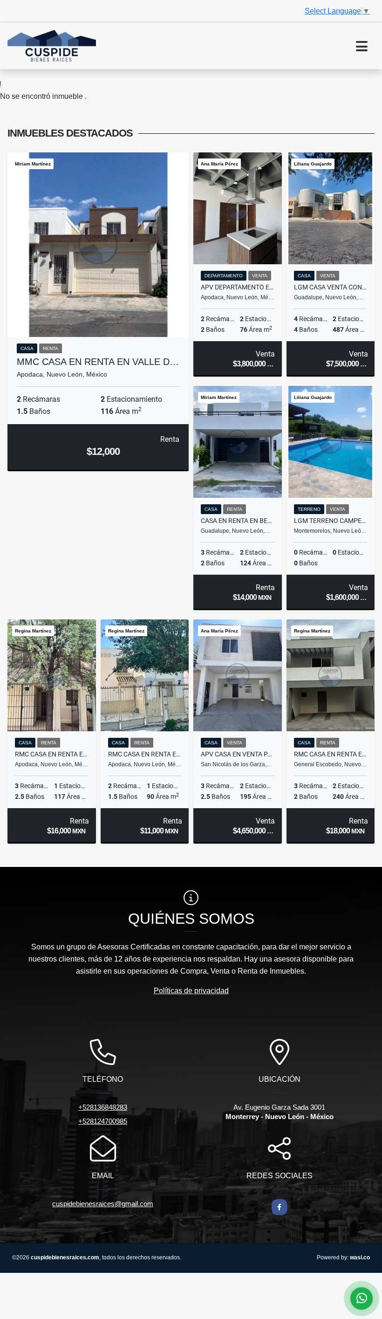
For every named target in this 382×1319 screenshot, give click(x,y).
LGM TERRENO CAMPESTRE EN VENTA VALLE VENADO (331, 520)
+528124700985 (102, 1121)
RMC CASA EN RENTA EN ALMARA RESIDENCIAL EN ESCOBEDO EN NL (331, 754)
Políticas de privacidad (191, 991)
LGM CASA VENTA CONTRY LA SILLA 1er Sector (331, 287)
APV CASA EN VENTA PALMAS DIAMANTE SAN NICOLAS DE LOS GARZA (237, 754)
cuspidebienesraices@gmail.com (102, 1204)
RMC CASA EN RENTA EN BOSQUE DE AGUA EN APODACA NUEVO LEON (52, 754)
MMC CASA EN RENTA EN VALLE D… (98, 362)
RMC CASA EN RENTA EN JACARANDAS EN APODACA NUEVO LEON (145, 754)
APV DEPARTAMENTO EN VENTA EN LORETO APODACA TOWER (237, 287)
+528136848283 (102, 1107)
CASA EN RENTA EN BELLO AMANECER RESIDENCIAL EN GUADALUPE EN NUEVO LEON (237, 520)
